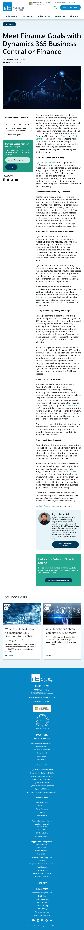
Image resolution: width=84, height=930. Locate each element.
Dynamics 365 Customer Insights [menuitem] (42, 773)
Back (11, 24)
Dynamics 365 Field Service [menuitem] (42, 779)
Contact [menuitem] (76, 3)
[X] (12, 179)
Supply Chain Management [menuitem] (41, 842)
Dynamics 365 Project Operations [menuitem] (42, 786)
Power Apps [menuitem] (42, 806)
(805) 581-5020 (42, 685)
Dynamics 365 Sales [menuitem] (42, 789)
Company (37, 702)
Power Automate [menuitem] (42, 809)
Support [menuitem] (49, 3)
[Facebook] (8, 179)
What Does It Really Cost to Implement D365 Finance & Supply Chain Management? (20, 634)
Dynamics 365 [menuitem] (42, 765)
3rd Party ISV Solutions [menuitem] (42, 750)
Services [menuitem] (26, 16)
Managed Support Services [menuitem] (42, 873)
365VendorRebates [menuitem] (42, 850)
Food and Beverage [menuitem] (42, 899)
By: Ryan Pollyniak (12, 63)
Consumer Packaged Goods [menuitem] (42, 893)
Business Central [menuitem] (42, 824)
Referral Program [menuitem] (62, 3)
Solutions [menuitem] (10, 16)
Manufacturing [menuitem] (42, 902)
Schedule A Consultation (58, 580)
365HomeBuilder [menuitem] (42, 833)
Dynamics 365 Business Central (17, 124)
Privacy (54, 926)
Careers (46, 702)
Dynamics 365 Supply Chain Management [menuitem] (42, 792)
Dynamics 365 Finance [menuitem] (42, 782)
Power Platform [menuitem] (42, 798)
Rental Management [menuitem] (42, 912)
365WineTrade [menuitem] (42, 826)
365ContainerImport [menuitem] (42, 836)
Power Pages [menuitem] (42, 815)
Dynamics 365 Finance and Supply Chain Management (16, 129)
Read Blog (9, 656)
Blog (33, 920)
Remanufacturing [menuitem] (42, 905)
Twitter (42, 920)
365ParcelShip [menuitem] (42, 847)
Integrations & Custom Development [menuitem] (42, 864)
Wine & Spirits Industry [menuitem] (42, 915)
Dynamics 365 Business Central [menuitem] (42, 770)
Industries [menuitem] (43, 16)
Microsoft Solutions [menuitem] (42, 738)
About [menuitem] (73, 16)
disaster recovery (44, 297)
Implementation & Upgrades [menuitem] (42, 857)
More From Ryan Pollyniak (65, 544)
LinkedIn (38, 920)
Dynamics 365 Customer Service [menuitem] (42, 776)
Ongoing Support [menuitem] (42, 870)
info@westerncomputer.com (42, 697)
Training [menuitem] (42, 861)
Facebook (47, 920)
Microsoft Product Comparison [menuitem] (42, 743)
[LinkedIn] (4, 179)
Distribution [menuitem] (42, 896)
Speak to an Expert (70, 7)
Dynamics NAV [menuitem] (42, 756)
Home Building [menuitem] (42, 909)
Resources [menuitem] (60, 16)
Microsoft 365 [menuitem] (42, 759)
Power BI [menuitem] (42, 812)
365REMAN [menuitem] (42, 830)
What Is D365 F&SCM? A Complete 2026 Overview (61, 631)
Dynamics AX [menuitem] (42, 753)
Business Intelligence (13, 135)
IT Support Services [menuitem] (42, 877)
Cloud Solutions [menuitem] (42, 867)
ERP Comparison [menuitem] (42, 746)
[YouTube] (16, 179)
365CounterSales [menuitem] (42, 844)
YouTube (51, 920)
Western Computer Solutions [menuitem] (42, 821)
